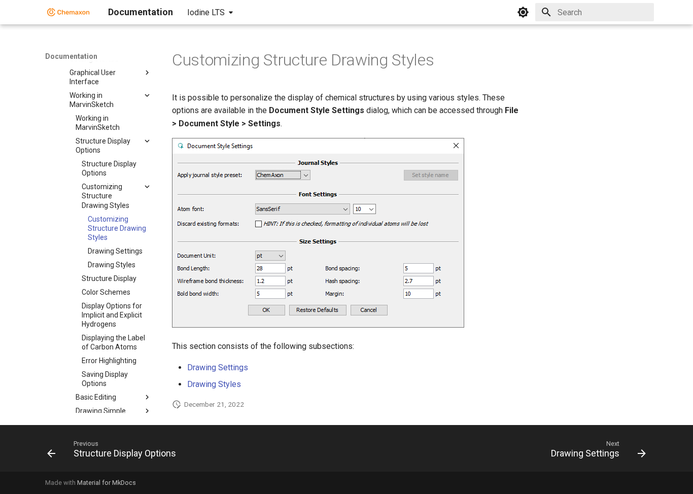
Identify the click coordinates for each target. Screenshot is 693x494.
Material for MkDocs (106, 482)
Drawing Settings (217, 367)
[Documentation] (68, 12)
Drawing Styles (214, 384)
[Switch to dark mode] (523, 12)
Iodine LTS (206, 12)
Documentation (71, 56)
